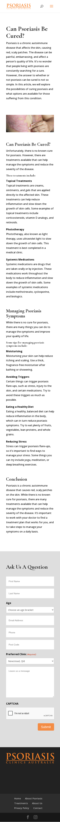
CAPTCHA (12, 703)
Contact (37, 808)
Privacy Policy (21, 808)
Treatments (21, 803)
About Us (37, 803)
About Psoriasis (33, 798)
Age (8, 603)
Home (17, 798)
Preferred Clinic (21, 654)
